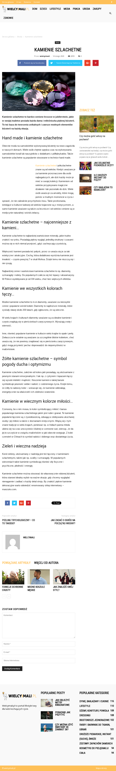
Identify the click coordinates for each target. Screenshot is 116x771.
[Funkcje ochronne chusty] (13, 576)
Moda (67, 8)
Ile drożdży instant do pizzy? (100, 177)
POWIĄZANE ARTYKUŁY (16, 563)
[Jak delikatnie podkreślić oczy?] (85, 166)
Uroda (86, 8)
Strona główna (8, 2)
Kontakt (37, 2)
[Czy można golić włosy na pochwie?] (96, 123)
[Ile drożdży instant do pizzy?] (85, 178)
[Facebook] (111, 2)
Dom (34, 8)
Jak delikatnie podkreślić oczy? (104, 164)
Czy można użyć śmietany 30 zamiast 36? (64, 727)
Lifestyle (55, 8)
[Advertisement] (58, 29)
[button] (110, 13)
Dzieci (43, 8)
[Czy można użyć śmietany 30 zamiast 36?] (47, 727)
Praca (76, 8)
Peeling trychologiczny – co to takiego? (18, 522)
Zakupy (97, 8)
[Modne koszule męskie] (38, 576)
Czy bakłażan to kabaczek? (103, 188)
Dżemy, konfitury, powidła (94, 710)
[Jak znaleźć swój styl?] (64, 576)
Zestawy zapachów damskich (96, 743)
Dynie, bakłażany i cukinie (94, 701)
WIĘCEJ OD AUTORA (46, 563)
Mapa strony (101, 768)
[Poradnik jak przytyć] (47, 715)
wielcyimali (45, 56)
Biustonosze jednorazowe (94, 720)
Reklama (27, 2)
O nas (18, 2)
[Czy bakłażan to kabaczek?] (85, 190)
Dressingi (84, 715)
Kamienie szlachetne (45, 165)
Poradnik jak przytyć (62, 713)
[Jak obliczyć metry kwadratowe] (47, 703)
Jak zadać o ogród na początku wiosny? (63, 522)
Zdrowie (8, 17)
